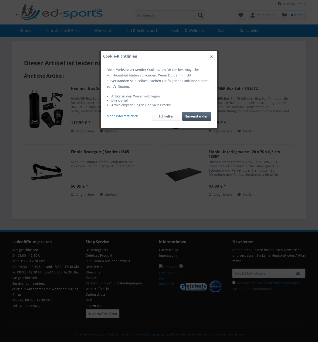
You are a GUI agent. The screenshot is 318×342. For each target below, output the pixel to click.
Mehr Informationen (122, 116)
